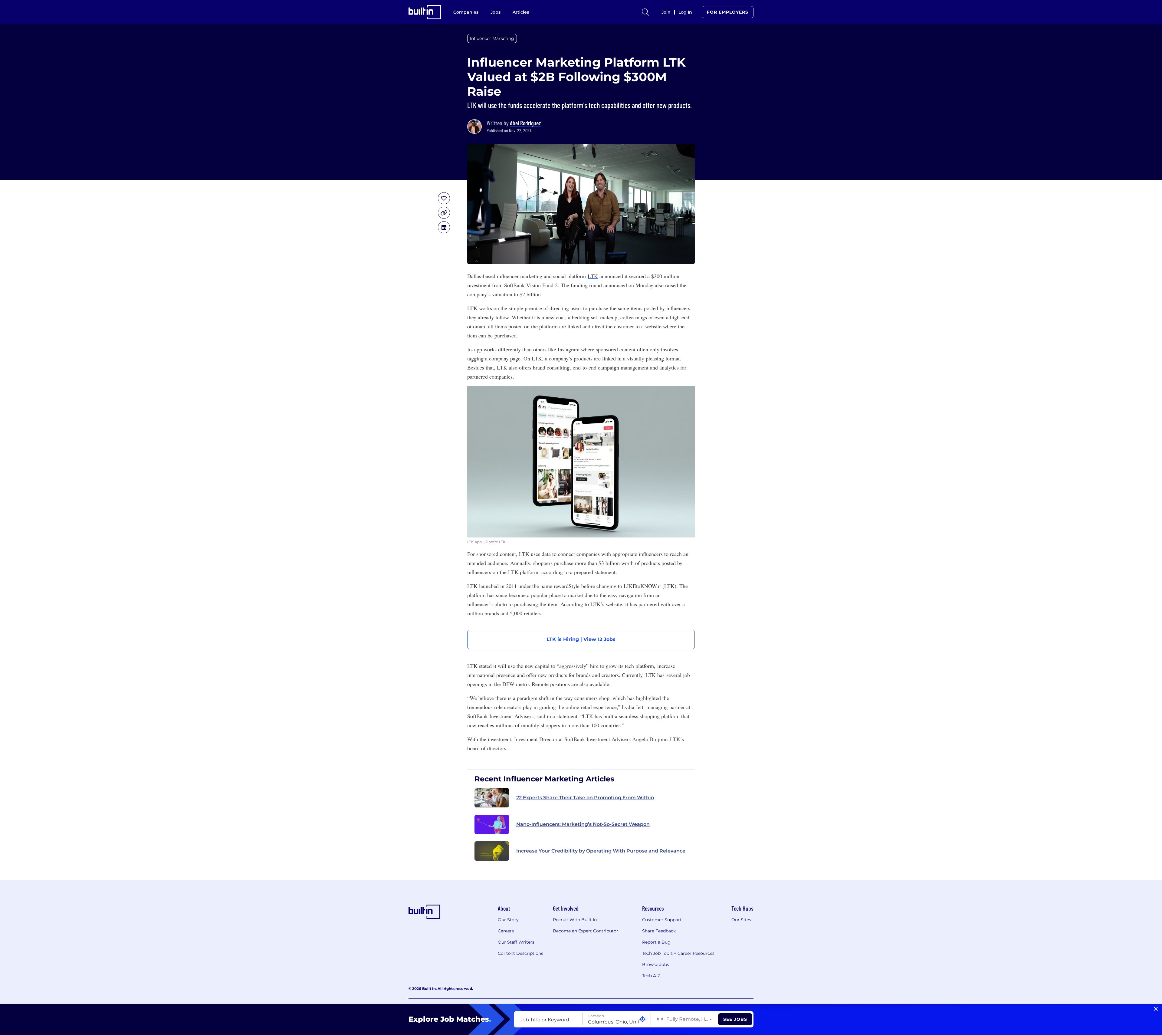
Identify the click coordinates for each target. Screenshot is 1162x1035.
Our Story (508, 919)
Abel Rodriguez (525, 122)
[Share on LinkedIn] (444, 227)
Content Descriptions (520, 953)
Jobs (496, 12)
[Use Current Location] (642, 1019)
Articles (521, 12)
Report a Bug (656, 942)
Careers (506, 931)
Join (666, 12)
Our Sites (741, 919)
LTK (593, 276)
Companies (465, 12)
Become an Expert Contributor (585, 931)
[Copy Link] (444, 213)
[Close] (1156, 1009)
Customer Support (662, 919)
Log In (685, 12)
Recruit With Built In (575, 919)
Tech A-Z (651, 975)
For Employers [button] (727, 12)
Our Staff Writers (516, 942)
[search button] (645, 12)
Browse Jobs (655, 964)
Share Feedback (659, 931)
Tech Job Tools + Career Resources (678, 953)
